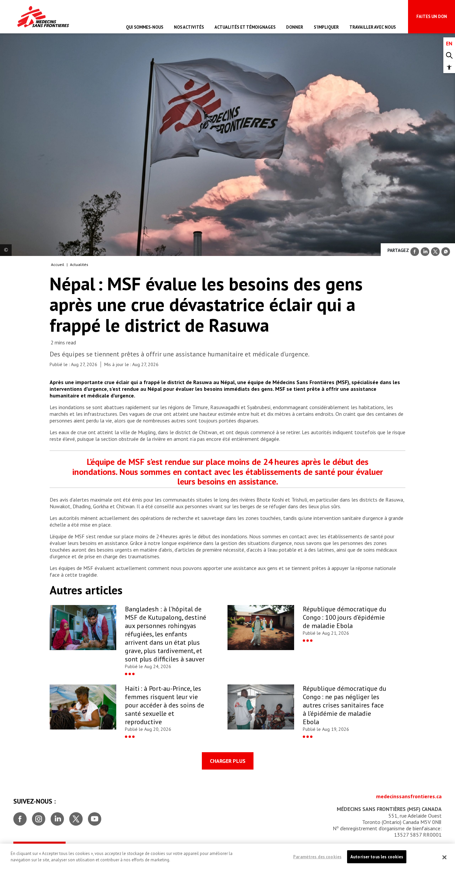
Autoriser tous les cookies (376, 857)
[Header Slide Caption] (6, 250)
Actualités (79, 264)
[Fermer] (444, 857)
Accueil (57, 264)
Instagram (38, 816)
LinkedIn (57, 816)
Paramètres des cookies (317, 857)
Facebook (20, 816)
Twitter (76, 816)
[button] (449, 67)
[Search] (449, 55)
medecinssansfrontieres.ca (409, 796)
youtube (94, 816)
